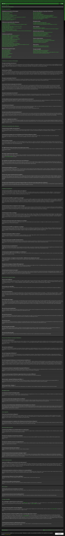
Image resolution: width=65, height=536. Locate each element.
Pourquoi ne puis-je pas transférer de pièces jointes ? (10, 41)
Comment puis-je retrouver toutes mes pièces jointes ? (41, 46)
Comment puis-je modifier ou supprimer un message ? (10, 36)
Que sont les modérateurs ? (37, 13)
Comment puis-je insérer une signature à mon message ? (10, 37)
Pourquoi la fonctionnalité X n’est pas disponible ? (40, 51)
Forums (4, 3)
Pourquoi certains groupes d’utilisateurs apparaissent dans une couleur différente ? (45, 17)
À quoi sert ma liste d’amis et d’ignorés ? (39, 27)
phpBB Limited (25, 502)
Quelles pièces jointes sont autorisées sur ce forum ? (41, 45)
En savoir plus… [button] (8, 534)
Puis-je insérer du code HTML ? (6, 50)
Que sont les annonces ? (5, 54)
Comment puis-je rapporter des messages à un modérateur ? (11, 43)
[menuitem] (59, 3)
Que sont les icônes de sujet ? (6, 57)
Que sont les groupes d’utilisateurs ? (38, 14)
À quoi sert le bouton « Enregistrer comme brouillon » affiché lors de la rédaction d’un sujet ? (15, 44)
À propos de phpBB (34, 503)
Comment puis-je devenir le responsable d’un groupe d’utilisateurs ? (43, 16)
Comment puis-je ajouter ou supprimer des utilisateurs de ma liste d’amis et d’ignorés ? (46, 28)
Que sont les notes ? (5, 55)
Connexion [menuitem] (61, 3)
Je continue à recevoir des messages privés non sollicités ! (42, 23)
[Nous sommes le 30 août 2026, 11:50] (62, 6)
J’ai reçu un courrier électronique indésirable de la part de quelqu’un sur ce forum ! (45, 24)
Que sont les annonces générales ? (7, 53)
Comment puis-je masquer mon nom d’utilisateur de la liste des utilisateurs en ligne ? (14, 24)
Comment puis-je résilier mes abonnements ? (39, 42)
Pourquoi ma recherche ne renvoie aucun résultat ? (40, 33)
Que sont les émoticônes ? (6, 51)
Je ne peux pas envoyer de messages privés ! (40, 22)
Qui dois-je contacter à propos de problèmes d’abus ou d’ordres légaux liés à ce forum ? (46, 52)
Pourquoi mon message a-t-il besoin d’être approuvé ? (10, 45)
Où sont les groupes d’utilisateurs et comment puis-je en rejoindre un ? (43, 15)
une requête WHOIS (26, 515)
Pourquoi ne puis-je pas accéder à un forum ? (8, 40)
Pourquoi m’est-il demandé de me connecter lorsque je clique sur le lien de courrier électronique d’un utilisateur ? (16, 31)
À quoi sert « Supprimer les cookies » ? (8, 19)
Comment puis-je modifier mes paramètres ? (8, 23)
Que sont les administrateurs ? (37, 12)
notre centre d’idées (54, 508)
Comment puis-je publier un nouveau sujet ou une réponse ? (11, 35)
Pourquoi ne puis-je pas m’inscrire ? (7, 14)
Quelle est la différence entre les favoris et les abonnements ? (42, 39)
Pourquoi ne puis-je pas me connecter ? (8, 16)
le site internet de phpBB (8, 156)
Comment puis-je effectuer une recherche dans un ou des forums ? (43, 32)
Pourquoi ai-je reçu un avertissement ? (7, 42)
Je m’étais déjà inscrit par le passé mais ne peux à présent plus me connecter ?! (14, 17)
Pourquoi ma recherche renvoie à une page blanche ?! (41, 34)
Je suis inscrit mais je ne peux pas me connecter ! (9, 15)
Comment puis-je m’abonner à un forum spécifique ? (40, 41)
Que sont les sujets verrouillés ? (7, 56)
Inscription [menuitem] (62, 3)
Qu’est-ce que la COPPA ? (6, 13)
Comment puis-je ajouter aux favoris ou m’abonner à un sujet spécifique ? (44, 40)
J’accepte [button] (59, 533)
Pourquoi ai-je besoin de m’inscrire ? (7, 12)
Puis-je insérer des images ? (6, 52)
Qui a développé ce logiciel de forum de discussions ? (41, 50)
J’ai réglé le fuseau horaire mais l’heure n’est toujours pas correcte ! (12, 26)
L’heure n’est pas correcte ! (6, 25)
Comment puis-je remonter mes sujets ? (8, 46)
